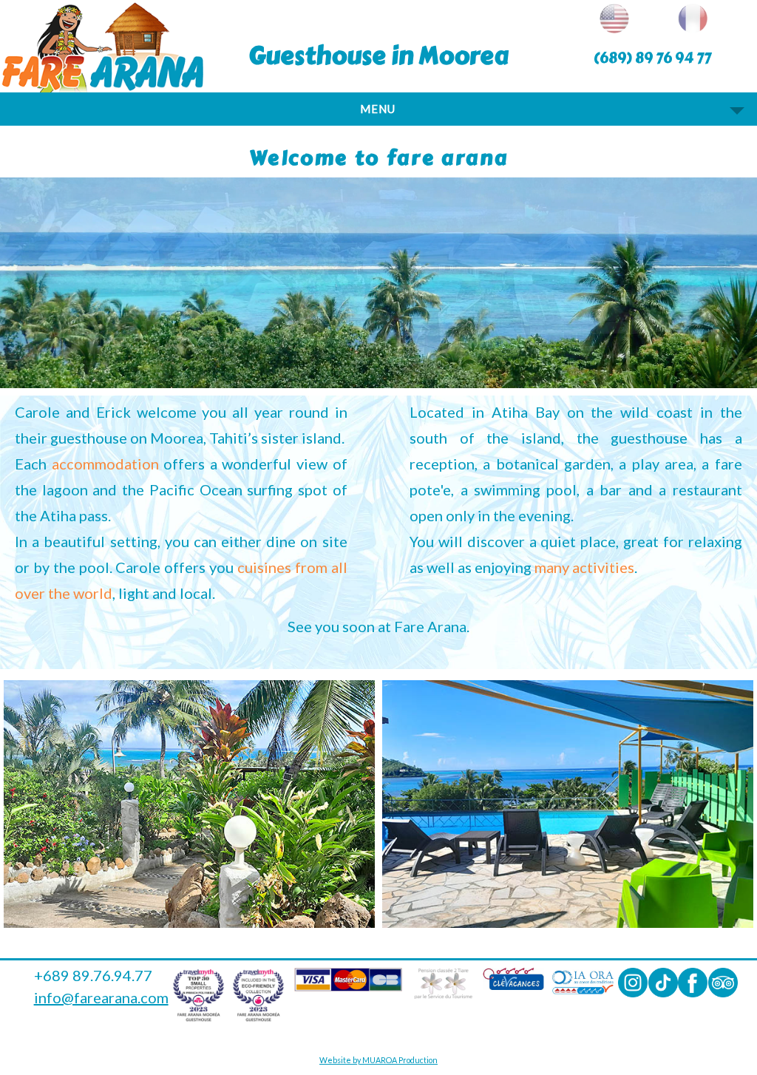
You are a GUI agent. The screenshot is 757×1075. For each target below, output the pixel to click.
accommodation (105, 463)
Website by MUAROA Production (378, 1060)
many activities (584, 567)
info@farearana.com (101, 997)
